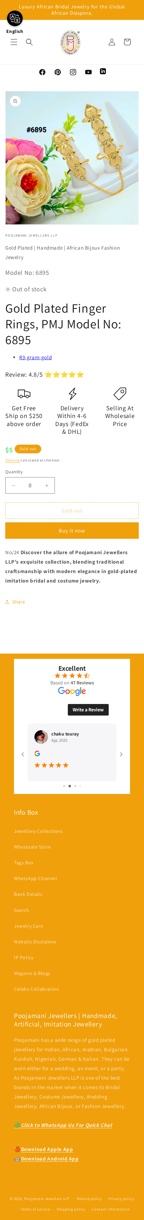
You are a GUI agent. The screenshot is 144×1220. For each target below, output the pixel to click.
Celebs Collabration (36, 989)
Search (21, 910)
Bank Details (28, 894)
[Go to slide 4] (78, 786)
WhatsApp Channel (35, 878)
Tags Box (24, 862)
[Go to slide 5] (82, 786)
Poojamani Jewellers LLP (47, 1198)
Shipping (12, 460)
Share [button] (18, 602)
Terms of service (35, 1209)
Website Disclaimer (35, 942)
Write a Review (88, 698)
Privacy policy (121, 1198)
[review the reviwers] (37, 743)
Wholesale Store (32, 847)
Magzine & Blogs (32, 973)
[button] (14, 42)
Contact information (111, 1209)
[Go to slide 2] (66, 786)
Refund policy (89, 1198)
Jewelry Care (28, 926)
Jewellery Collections (38, 831)
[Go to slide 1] (61, 786)
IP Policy (23, 957)
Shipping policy (71, 1209)
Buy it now (72, 530)
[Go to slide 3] (72, 786)
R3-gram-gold (35, 357)
